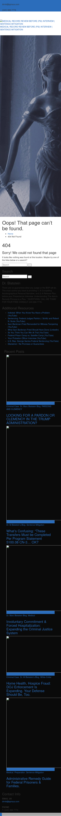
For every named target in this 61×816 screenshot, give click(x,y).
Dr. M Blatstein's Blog (15, 524)
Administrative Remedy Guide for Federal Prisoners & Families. (28, 782)
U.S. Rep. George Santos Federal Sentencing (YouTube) (33, 341)
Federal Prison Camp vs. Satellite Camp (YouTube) (31, 335)
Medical (31, 615)
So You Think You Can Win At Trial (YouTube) (28, 332)
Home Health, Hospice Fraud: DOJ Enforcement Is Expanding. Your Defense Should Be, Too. (28, 689)
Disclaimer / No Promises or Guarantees (26, 343)
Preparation (19, 772)
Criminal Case (12, 406)
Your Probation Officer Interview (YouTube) (27, 338)
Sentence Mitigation (35, 524)
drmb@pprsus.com (10, 801)
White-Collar (45, 677)
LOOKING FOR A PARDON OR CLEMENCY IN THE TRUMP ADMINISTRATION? (30, 419)
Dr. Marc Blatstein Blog (30, 406)
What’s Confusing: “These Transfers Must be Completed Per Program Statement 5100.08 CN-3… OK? (28, 536)
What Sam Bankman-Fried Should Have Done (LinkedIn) (33, 329)
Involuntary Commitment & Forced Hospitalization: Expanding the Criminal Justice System (29, 627)
